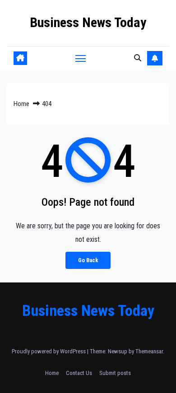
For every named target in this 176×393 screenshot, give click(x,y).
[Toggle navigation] (81, 58)
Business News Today (88, 22)
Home (21, 104)
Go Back (88, 260)
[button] (137, 58)
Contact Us (79, 373)
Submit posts (115, 373)
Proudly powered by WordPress (49, 351)
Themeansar (149, 351)
